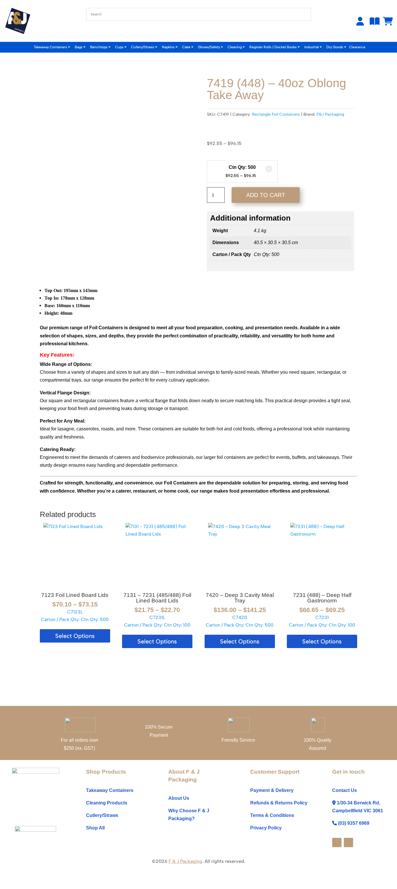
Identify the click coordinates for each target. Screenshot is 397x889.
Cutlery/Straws (143, 47)
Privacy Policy (266, 827)
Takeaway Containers (51, 47)
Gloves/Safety (209, 47)
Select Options (75, 635)
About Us (178, 798)
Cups (119, 47)
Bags (79, 47)
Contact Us (344, 790)
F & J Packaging (185, 861)
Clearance (357, 47)
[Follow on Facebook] (336, 842)
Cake (186, 47)
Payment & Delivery (272, 790)
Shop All (95, 827)
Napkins (169, 47)
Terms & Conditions (272, 815)
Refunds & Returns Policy (278, 802)
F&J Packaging (330, 114)
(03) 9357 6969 (353, 823)
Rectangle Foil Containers (276, 114)
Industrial (312, 47)
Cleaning (235, 47)
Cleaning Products (106, 802)
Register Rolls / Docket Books (273, 47)
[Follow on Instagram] (348, 842)
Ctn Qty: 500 (242, 167)
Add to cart (265, 195)
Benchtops (99, 47)
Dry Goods (335, 47)
